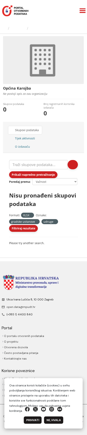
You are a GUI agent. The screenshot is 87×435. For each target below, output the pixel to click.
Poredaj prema (19, 182)
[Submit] (72, 164)
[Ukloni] (31, 215)
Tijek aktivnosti (24, 138)
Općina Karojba (45, 28)
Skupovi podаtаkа (27, 130)
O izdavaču (22, 146)
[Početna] (4, 28)
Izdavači (18, 28)
